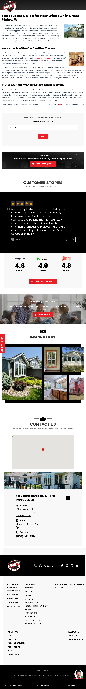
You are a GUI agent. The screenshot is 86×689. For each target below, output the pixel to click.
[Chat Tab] (43, 344)
